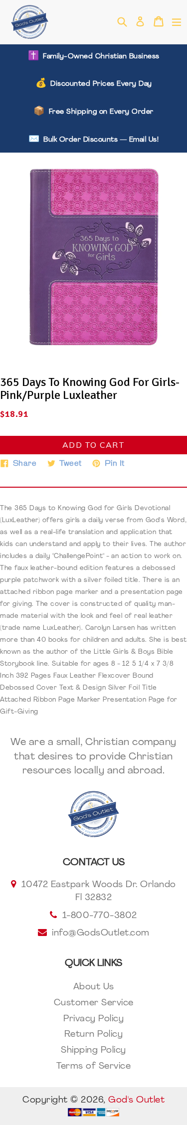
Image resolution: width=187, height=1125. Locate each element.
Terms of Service (93, 1066)
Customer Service (94, 1003)
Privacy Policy (93, 1019)
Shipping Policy (93, 1050)
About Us (93, 987)
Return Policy (93, 1034)
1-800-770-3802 (99, 916)
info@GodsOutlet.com (101, 933)
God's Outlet (136, 1100)
